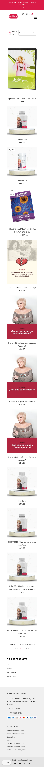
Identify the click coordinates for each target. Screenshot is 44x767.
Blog (9, 740)
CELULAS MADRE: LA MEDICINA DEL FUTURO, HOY (22, 230)
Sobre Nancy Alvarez (15, 731)
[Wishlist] (16, 70)
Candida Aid (22, 181)
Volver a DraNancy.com (16, 750)
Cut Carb (22, 501)
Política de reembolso (16, 747)
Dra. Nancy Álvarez (24, 760)
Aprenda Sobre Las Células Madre (22, 99)
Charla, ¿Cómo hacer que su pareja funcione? (22, 344)
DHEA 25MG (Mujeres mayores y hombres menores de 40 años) (22, 587)
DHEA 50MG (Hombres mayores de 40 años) (22, 631)
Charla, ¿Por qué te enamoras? (22, 402)
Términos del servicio (15, 743)
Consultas (11, 737)
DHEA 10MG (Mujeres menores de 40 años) (22, 543)
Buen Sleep (22, 140)
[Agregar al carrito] (22, 164)
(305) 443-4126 (14, 708)
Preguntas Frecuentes (16, 734)
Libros (9, 669)
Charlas (10, 665)
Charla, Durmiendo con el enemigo (22, 288)
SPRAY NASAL (11, 676)
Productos (11, 672)
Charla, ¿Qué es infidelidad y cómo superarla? (22, 458)
